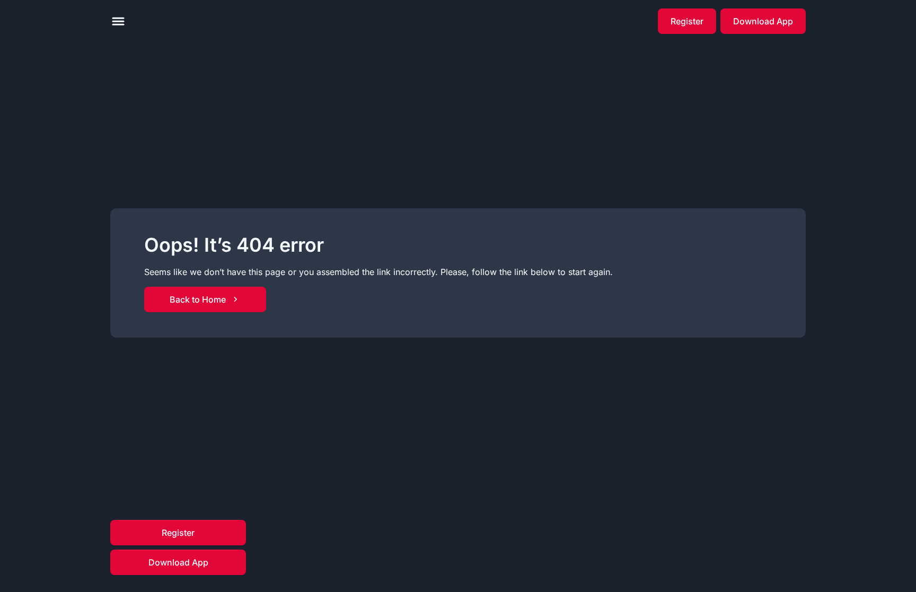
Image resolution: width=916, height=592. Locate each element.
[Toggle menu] (118, 21)
